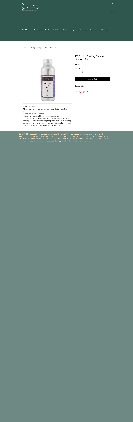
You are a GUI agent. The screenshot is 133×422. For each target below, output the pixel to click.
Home (25, 48)
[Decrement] (77, 72)
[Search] (112, 13)
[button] (113, 3)
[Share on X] (87, 92)
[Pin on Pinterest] (80, 92)
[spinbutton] (79, 72)
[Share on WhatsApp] (84, 92)
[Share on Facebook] (76, 92)
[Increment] (82, 72)
